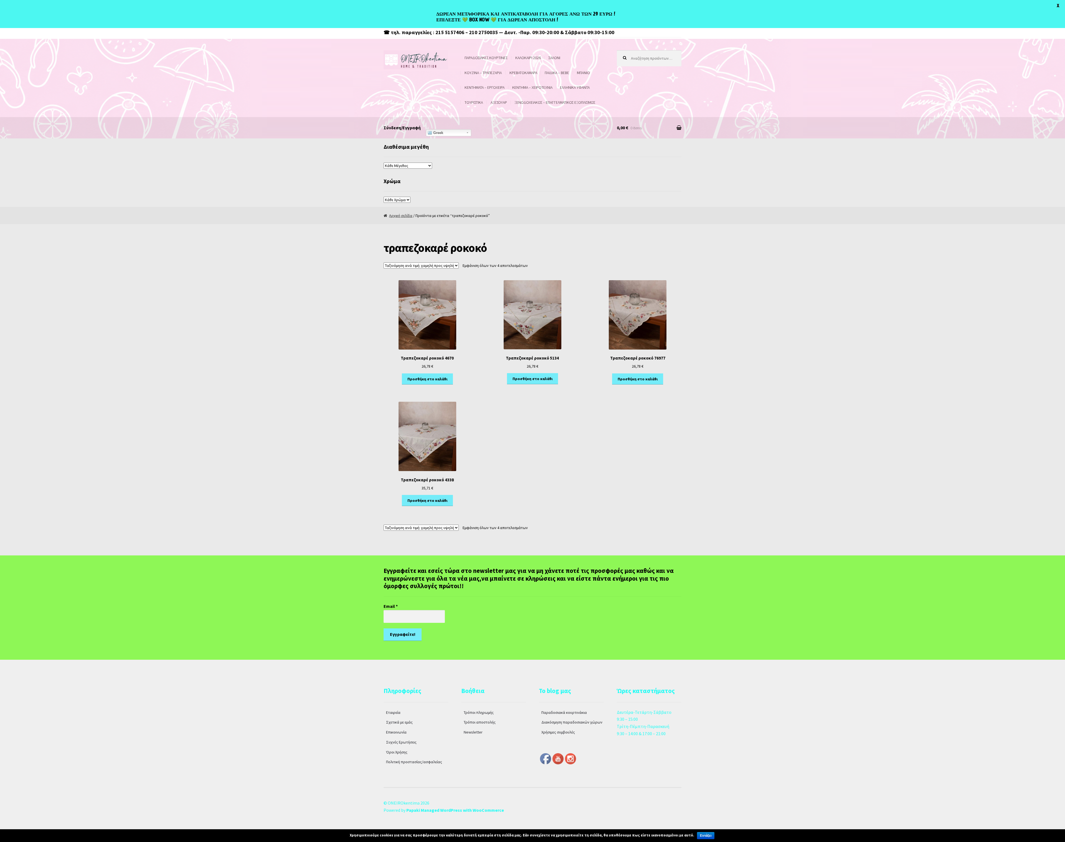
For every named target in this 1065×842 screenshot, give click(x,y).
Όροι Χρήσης (396, 752)
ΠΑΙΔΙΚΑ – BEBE (557, 72)
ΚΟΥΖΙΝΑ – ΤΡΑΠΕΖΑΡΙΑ (483, 72)
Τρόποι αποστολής (480, 722)
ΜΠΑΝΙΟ (583, 72)
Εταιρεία (393, 712)
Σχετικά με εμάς (399, 722)
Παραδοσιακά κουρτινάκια (564, 712)
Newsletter (473, 732)
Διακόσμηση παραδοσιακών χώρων (571, 722)
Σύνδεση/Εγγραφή (402, 127)
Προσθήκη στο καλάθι (427, 378)
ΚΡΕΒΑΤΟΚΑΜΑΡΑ (523, 72)
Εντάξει (705, 836)
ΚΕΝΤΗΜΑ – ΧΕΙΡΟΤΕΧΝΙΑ (532, 87)
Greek (437, 133)
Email (391, 606)
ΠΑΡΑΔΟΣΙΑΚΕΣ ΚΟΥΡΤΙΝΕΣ (486, 57)
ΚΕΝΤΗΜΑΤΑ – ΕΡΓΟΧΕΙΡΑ (484, 87)
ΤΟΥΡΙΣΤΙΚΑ (474, 102)
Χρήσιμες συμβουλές (558, 732)
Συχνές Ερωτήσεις (401, 742)
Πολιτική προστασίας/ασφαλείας (414, 761)
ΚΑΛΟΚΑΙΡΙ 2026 (528, 57)
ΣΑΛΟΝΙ (554, 57)
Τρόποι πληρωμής (479, 712)
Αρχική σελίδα (400, 215)
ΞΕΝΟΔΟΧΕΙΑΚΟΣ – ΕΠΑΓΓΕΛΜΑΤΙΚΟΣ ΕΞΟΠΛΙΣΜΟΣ (554, 102)
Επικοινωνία (396, 732)
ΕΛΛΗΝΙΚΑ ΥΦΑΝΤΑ (575, 87)
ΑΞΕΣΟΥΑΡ (499, 102)
